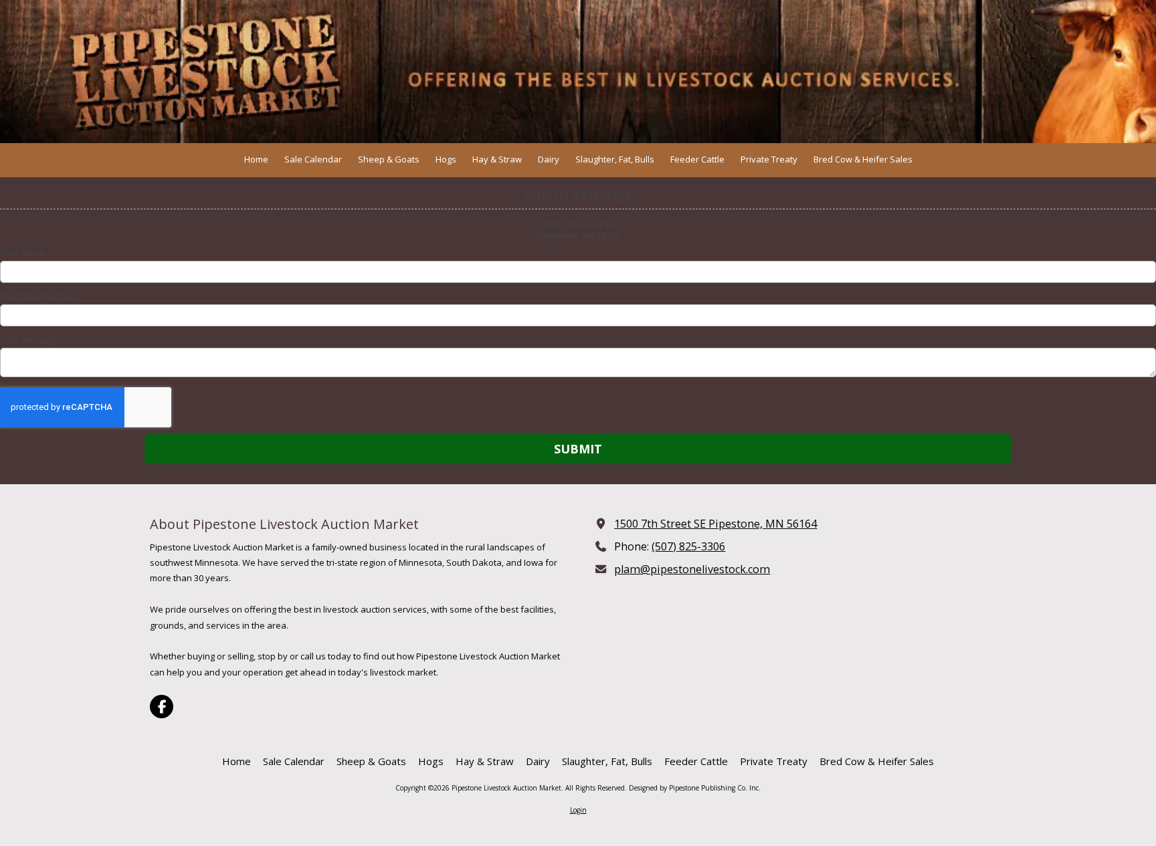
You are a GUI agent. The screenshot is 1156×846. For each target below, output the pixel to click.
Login (578, 810)
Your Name (22, 252)
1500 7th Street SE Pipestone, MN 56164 (715, 523)
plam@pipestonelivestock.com (692, 569)
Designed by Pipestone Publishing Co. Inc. (695, 787)
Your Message (29, 339)
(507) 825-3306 (688, 546)
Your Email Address (39, 296)
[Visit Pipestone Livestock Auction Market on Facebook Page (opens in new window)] (161, 706)
